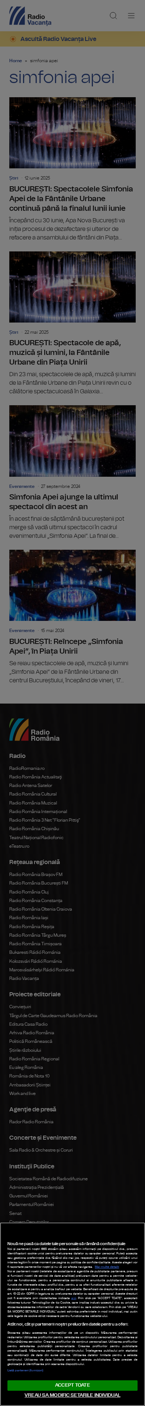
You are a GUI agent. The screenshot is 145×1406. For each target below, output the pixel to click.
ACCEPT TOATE (72, 1385)
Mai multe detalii (107, 1267)
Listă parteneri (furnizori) (25, 1370)
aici (73, 1298)
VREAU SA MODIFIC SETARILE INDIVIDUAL (72, 1395)
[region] (72, 1314)
